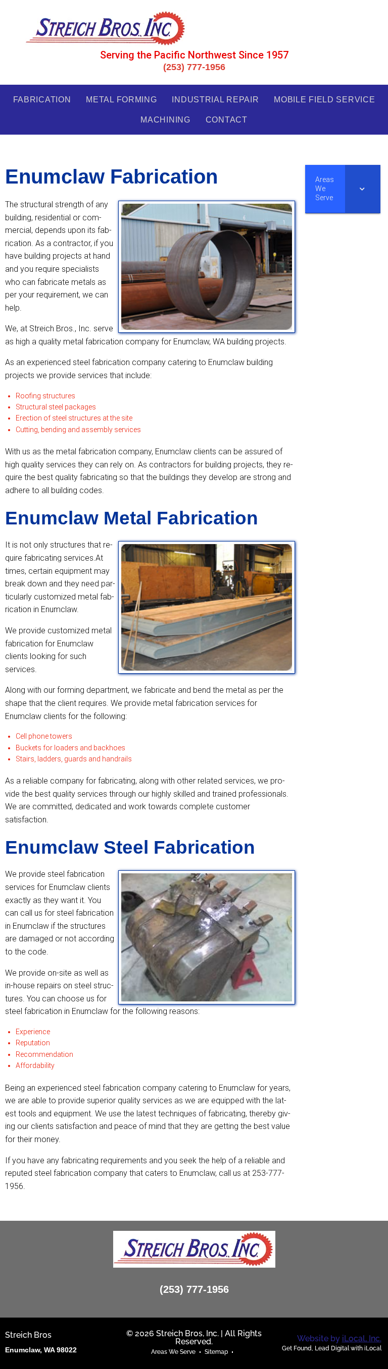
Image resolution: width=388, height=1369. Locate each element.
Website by (339, 1338)
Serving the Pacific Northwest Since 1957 (194, 55)
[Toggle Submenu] (362, 189)
